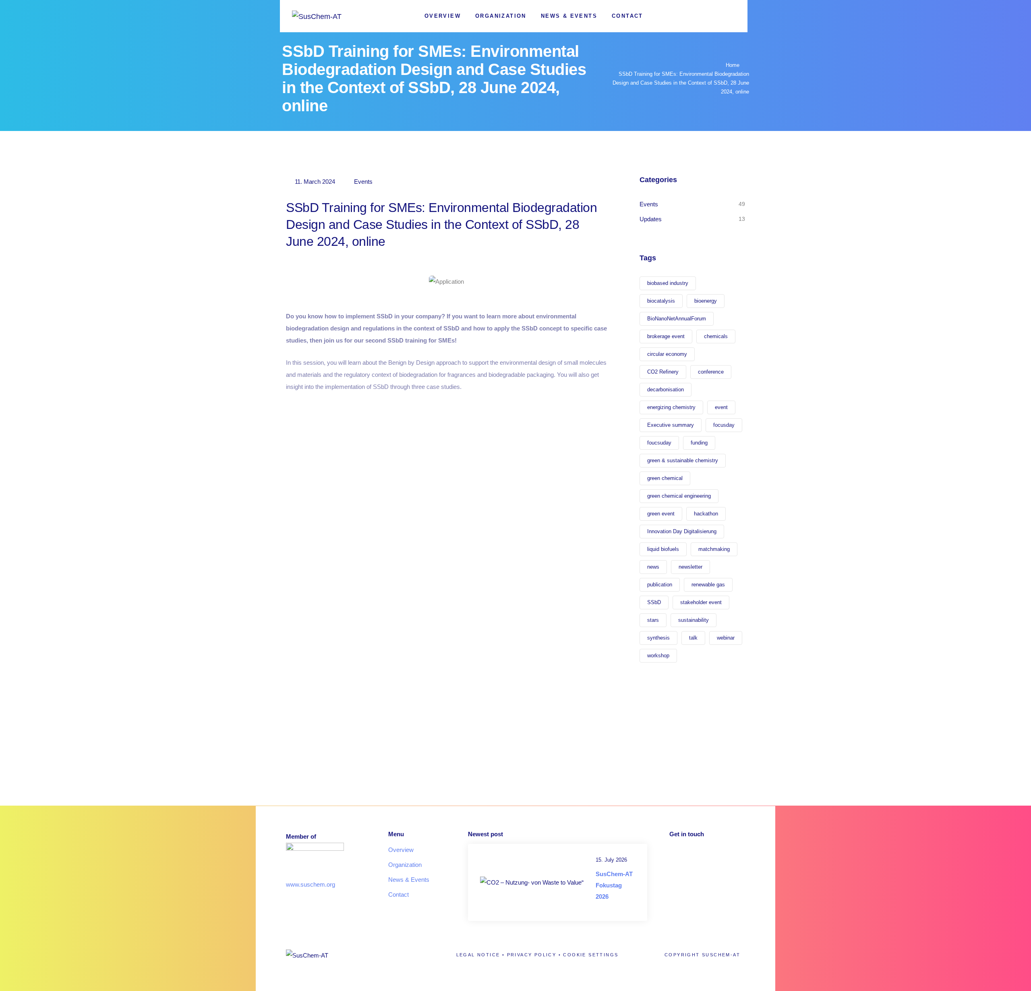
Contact (627, 16)
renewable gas (708, 585)
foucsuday (659, 443)
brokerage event (666, 336)
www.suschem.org (310, 884)
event (721, 407)
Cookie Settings (590, 954)
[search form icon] (731, 17)
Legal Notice (478, 954)
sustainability (693, 620)
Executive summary (670, 425)
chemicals (716, 336)
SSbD (654, 602)
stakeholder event (701, 602)
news (653, 567)
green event (661, 514)
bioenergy (705, 301)
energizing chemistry (671, 407)
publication (659, 585)
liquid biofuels (663, 549)
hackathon (706, 514)
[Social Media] (704, 16)
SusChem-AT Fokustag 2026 (614, 885)
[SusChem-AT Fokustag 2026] (532, 882)
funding (699, 443)
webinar (726, 638)
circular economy (667, 354)
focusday (724, 425)
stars (653, 620)
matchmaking (714, 549)
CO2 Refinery (663, 372)
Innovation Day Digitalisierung (681, 531)
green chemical (665, 478)
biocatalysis (661, 301)
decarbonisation (665, 389)
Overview (442, 16)
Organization (500, 16)
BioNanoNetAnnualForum (676, 319)
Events (363, 181)
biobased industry (667, 283)
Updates (651, 219)
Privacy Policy (532, 954)
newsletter (690, 567)
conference (711, 372)
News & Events (569, 16)
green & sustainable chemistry (682, 460)
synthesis (658, 638)
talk (693, 638)
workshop (658, 655)
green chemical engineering (679, 496)
